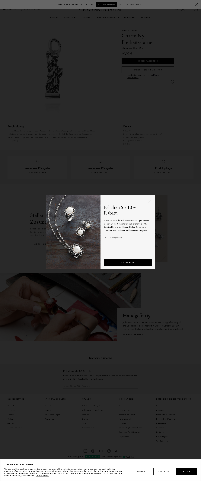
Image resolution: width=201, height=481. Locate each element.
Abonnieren (127, 271)
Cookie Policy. (42, 475)
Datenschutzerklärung (122, 253)
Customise (163, 471)
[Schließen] (149, 210)
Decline (141, 471)
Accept (186, 471)
